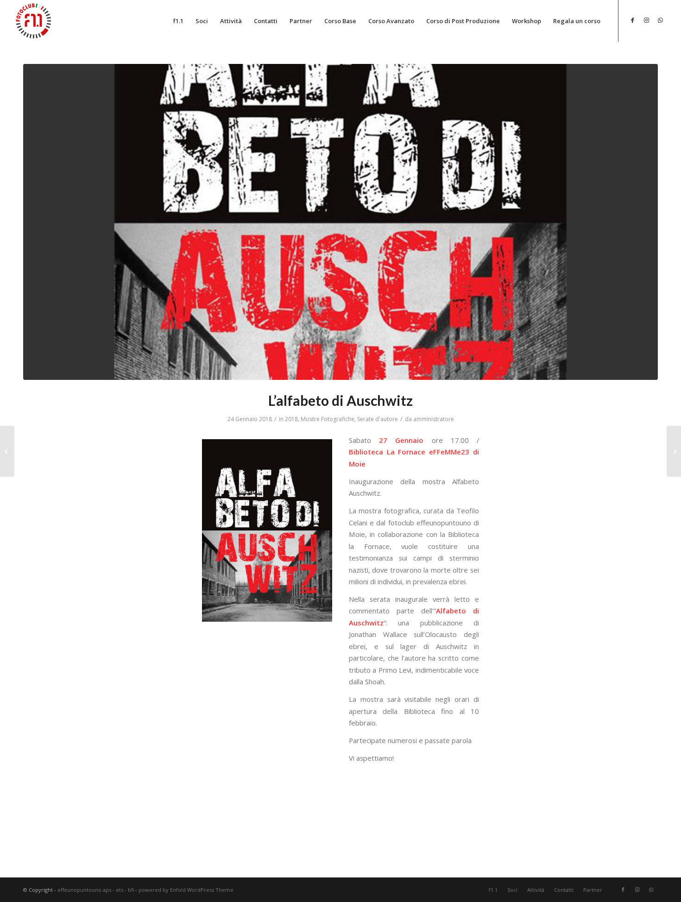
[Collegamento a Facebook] (633, 20)
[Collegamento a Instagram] (647, 20)
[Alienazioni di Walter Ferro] (674, 451)
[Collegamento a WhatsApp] (661, 20)
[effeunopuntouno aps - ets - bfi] (33, 20)
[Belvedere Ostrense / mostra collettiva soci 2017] (7, 451)
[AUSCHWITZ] (340, 222)
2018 (291, 419)
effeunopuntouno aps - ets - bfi (95, 889)
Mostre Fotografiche (327, 419)
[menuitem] (178, 21)
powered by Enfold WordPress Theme (186, 889)
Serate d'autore (377, 419)
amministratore (433, 419)
